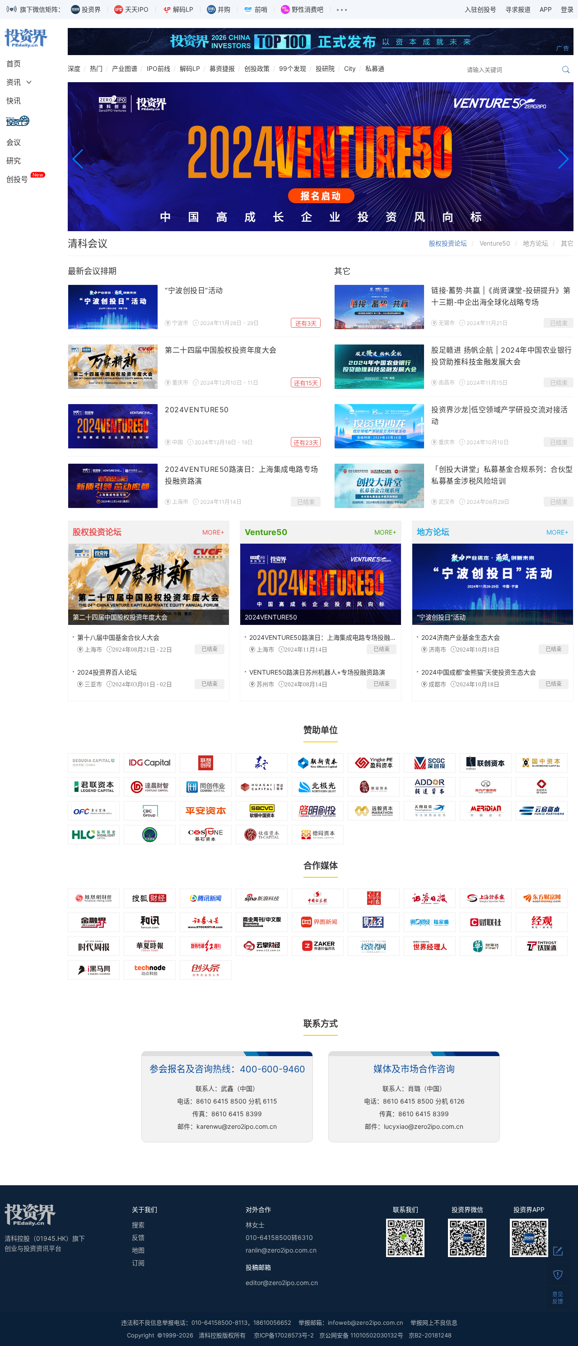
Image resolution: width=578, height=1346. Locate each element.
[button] (78, 159)
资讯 (13, 82)
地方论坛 (535, 243)
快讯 (13, 100)
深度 (74, 68)
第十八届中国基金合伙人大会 (118, 637)
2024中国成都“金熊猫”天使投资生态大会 (478, 672)
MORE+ (213, 532)
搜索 (138, 1225)
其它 (567, 243)
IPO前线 (158, 68)
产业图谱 (124, 68)
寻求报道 (518, 9)
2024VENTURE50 (197, 409)
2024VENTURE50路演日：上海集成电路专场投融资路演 (329, 637)
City (350, 68)
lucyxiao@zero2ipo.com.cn (423, 1126)
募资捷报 (222, 68)
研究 (13, 160)
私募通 (374, 68)
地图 (138, 1250)
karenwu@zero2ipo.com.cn (236, 1126)
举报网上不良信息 (433, 1322)
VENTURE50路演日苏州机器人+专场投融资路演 (317, 672)
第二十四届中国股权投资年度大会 (221, 349)
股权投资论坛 (448, 243)
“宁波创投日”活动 (194, 290)
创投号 (17, 179)
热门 (96, 68)
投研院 (325, 68)
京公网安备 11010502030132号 (361, 1335)
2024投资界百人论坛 (107, 672)
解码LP (190, 68)
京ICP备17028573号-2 (284, 1335)
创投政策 (257, 68)
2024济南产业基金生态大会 (460, 637)
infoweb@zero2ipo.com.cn (365, 1322)
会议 (13, 142)
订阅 (138, 1263)
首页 (13, 63)
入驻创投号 (480, 9)
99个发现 (292, 68)
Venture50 (495, 243)
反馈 (138, 1237)
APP (546, 9)
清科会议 (87, 243)
